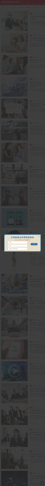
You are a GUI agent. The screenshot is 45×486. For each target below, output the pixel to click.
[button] (39, 236)
